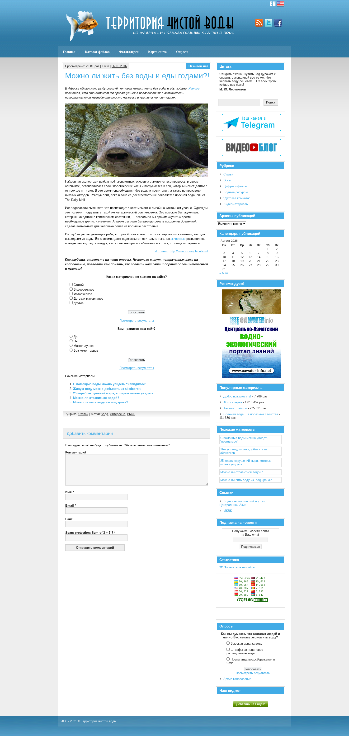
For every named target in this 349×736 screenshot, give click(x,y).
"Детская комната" (236, 198)
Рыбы (131, 414)
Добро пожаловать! (237, 396)
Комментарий (75, 452)
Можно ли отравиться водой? (96, 398)
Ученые (194, 88)
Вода (104, 414)
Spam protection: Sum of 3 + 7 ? (89, 532)
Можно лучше (84, 346)
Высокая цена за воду (246, 643)
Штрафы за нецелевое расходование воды (244, 651)
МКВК (227, 511)
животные (178, 239)
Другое (79, 303)
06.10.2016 (119, 66)
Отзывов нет (198, 66)
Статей (79, 285)
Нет (76, 341)
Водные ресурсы (235, 192)
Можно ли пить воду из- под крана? (100, 402)
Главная (69, 52)
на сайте (237, 567)
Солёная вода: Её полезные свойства (250, 414)
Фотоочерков (83, 294)
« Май (223, 273)
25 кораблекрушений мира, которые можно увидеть (113, 393)
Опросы (182, 52)
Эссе (227, 180)
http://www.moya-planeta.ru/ (189, 251)
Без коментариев (86, 350)
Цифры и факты (235, 186)
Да (75, 337)
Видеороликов (84, 289)
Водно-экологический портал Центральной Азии (242, 503)
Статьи (83, 414)
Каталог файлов (97, 52)
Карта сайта (157, 52)
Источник (161, 251)
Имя (69, 492)
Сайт (68, 519)
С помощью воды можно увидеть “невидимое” (109, 384)
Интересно (117, 414)
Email (70, 505)
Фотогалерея (129, 52)
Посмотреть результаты (136, 320)
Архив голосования (237, 679)
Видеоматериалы (235, 204)
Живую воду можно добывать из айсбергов (107, 389)
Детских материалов (88, 298)
